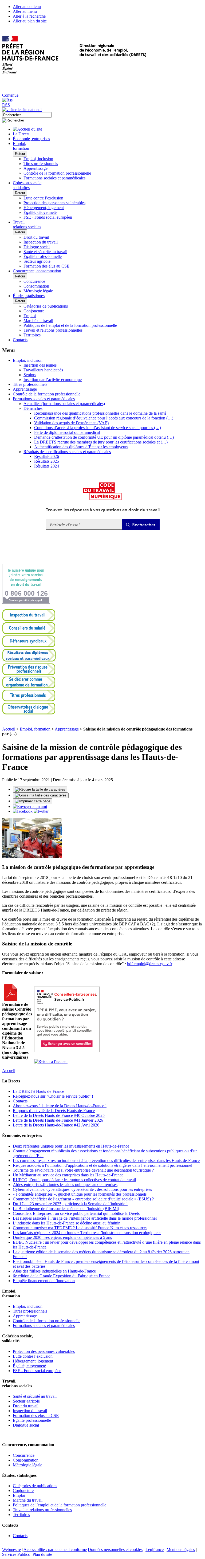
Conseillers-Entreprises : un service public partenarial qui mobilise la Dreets (76, 1213)
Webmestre (11, 1549)
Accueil (8, 729)
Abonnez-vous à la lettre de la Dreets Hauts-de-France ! (60, 1106)
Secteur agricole (36, 261)
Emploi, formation (35, 729)
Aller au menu (25, 11)
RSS (6, 105)
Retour (20, 154)
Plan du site (42, 1554)
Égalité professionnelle (42, 256)
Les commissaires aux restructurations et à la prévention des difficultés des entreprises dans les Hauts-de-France (106, 1160)
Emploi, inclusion (38, 158)
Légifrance (154, 1549)
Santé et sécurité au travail (45, 251)
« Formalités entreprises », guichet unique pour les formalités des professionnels (80, 1194)
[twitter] (41, 811)
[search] (27, 115)
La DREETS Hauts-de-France (38, 1091)
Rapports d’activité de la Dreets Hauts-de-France (54, 1110)
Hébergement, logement (43, 207)
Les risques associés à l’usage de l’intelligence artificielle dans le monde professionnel (85, 1218)
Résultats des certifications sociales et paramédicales (67, 451)
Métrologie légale (38, 291)
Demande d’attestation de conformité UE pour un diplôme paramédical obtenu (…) (104, 437)
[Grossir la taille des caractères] (41, 795)
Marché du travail (38, 320)
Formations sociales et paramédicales (54, 178)
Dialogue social (36, 247)
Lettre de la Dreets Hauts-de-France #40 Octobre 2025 (59, 1115)
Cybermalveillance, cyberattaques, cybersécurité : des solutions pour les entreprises (82, 1189)
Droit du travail (36, 237)
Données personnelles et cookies (115, 1549)
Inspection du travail (40, 242)
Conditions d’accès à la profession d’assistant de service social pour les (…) (97, 427)
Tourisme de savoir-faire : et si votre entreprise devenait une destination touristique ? (83, 1170)
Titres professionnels (40, 163)
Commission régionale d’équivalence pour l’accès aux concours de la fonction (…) (103, 418)
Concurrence (34, 281)
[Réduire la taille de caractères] (40, 789)
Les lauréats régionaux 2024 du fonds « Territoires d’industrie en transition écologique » (87, 1232)
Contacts (20, 1101)
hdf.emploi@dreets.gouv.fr (149, 963)
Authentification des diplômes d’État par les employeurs (81, 447)
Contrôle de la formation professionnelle (57, 173)
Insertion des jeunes (40, 365)
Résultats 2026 (46, 456)
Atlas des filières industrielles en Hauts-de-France (54, 1271)
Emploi (29, 315)
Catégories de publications (45, 306)
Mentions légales (181, 1549)
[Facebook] (23, 811)
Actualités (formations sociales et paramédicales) (64, 403)
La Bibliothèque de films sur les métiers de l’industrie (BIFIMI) (66, 1208)
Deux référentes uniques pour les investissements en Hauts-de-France (71, 1146)
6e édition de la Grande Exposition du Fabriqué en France (61, 1276)
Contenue (10, 95)
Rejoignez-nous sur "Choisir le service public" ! (53, 1096)
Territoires (32, 335)
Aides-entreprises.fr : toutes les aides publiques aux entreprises (65, 1184)
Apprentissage (35, 168)
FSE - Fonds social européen (47, 217)
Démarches (32, 408)
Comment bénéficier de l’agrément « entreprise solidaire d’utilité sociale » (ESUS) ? (83, 1199)
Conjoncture (33, 311)
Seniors (29, 374)
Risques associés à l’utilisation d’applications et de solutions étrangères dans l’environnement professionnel (102, 1165)
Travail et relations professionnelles (52, 330)
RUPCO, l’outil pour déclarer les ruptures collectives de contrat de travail (74, 1179)
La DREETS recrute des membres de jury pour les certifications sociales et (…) (101, 442)
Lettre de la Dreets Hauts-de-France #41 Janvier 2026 (58, 1120)
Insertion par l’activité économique (52, 379)
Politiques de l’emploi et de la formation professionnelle (70, 325)
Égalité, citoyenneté (40, 212)
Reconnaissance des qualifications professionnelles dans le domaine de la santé (100, 413)
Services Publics (16, 1554)
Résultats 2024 (46, 466)
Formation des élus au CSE (46, 266)
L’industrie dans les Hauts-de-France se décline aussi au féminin (66, 1223)
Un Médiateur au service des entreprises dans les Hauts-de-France (68, 1175)
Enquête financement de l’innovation (44, 1280)
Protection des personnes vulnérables (54, 203)
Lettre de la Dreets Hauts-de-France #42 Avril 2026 (56, 1125)
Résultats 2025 (46, 461)
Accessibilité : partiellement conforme (55, 1549)
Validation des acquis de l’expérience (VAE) (71, 423)
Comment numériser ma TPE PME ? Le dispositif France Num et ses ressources (80, 1228)
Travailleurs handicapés (43, 370)
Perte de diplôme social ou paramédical (67, 432)
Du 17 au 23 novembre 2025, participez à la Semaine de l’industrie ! (70, 1203)
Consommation (36, 286)
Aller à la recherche (29, 16)
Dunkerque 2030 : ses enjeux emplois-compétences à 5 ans (62, 1237)
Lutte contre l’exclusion (43, 198)
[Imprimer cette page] (32, 801)
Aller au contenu (27, 6)
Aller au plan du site (30, 21)
